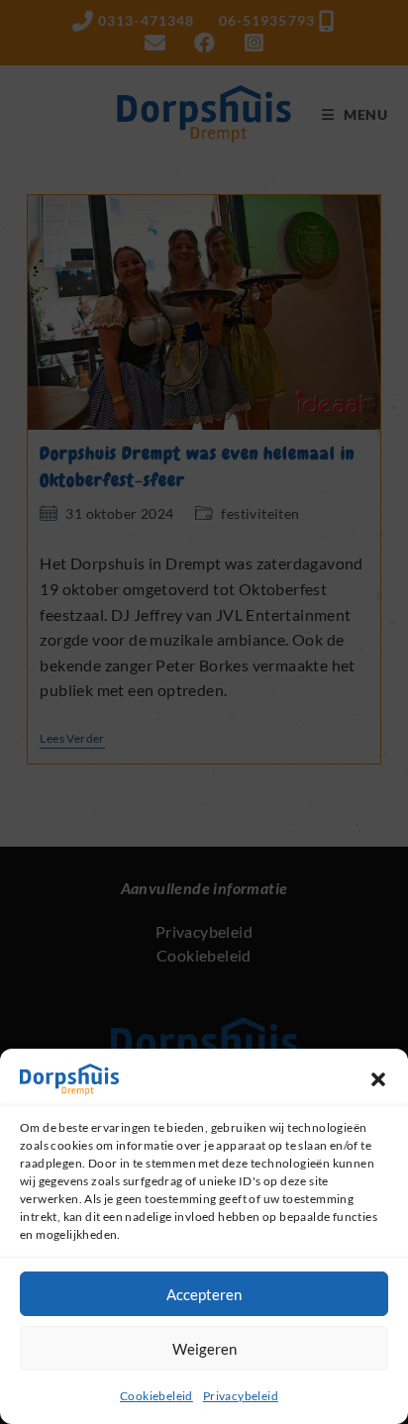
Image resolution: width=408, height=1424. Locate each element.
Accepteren (204, 1294)
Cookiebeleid (156, 1395)
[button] (378, 1079)
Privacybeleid (240, 1395)
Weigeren (204, 1349)
